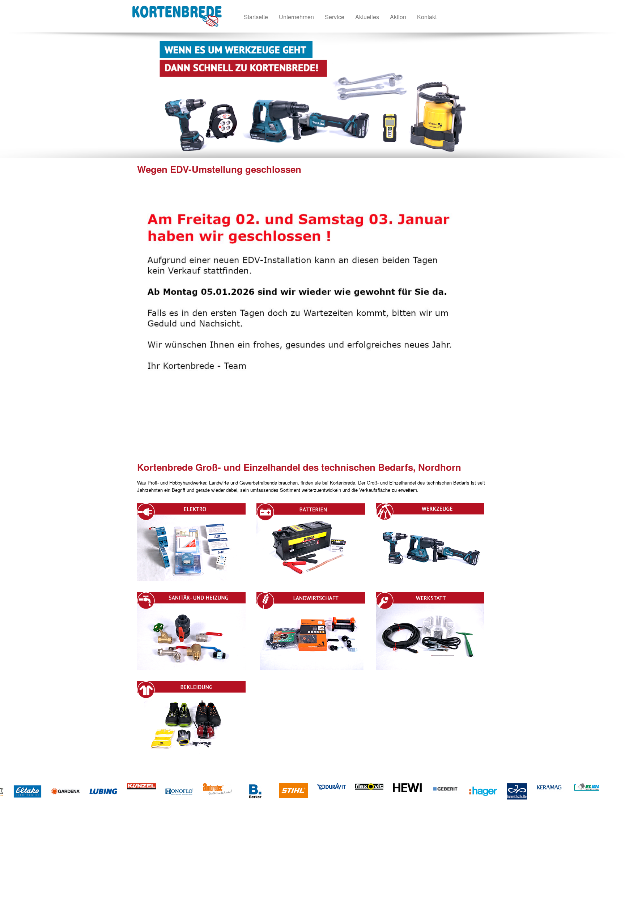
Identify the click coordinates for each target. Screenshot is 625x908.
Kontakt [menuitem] (427, 17)
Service (161, 879)
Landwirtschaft (283, 850)
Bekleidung (279, 864)
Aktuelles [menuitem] (367, 17)
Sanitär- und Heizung (224, 872)
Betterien (212, 857)
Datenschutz (166, 886)
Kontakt (161, 864)
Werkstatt (278, 857)
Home (159, 850)
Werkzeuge (214, 864)
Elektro (210, 850)
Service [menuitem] (334, 17)
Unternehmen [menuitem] (296, 17)
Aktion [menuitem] (398, 17)
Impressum (165, 872)
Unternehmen (167, 857)
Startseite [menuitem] (256, 17)
